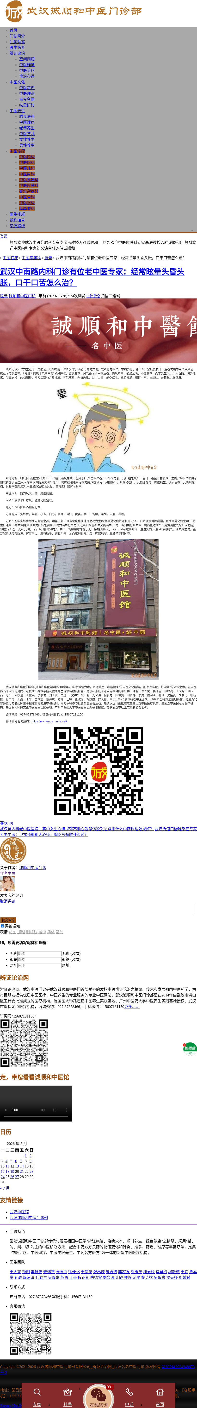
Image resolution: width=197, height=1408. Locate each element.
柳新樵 (174, 1272)
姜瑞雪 (49, 1272)
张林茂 (99, 1272)
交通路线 (17, 226)
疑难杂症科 (28, 191)
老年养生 (27, 128)
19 (12, 1171)
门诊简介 (17, 36)
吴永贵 (159, 1278)
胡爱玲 (149, 1272)
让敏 (119, 1278)
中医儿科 (27, 168)
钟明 (26, 1272)
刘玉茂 (136, 1272)
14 (22, 1166)
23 (31, 1171)
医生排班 (17, 214)
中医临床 (10, 258)
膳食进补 (27, 116)
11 (7, 1166)
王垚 (184, 1272)
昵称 (13, 953)
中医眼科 (27, 203)
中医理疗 (27, 122)
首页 (13, 30)
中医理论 (27, 94)
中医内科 (27, 157)
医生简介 (17, 48)
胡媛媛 (184, 1278)
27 (17, 1177)
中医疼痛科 (28, 180)
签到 (59, 932)
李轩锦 (36, 1272)
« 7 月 (5, 1188)
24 (3, 1177)
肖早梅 (161, 1272)
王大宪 (15, 1272)
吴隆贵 (54, 1278)
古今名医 (27, 99)
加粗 (21, 932)
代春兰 (41, 1278)
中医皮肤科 (28, 185)
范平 (136, 1278)
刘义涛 (108, 1278)
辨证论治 (17, 53)
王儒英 (86, 1272)
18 (7, 1171)
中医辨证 (27, 65)
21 (22, 1171)
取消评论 (7, 901)
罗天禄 (172, 1278)
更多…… (132, 1007)
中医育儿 (27, 134)
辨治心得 (27, 76)
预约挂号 (17, 220)
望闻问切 (27, 59)
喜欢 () (6, 823)
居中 (42, 932)
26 (12, 1177)
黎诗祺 (147, 1278)
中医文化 (17, 82)
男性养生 (27, 145)
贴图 (12, 932)
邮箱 (13, 959)
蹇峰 (128, 1278)
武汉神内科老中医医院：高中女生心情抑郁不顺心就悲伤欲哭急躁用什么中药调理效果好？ (77, 829)
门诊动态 (17, 42)
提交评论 (8, 920)
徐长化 (74, 1272)
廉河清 (29, 1278)
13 (17, 1166)
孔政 (18, 1278)
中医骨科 (27, 197)
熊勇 (64, 1278)
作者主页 (7, 873)
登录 (4, 236)
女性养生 (27, 139)
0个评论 (93, 296)
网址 (13, 965)
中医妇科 (27, 162)
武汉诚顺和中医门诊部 (29, 1218)
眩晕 (48, 258)
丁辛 (73, 1278)
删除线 (31, 932)
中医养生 (17, 111)
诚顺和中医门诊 (22, 296)
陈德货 (96, 1278)
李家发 (124, 1272)
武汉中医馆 (19, 1212)
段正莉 (83, 1278)
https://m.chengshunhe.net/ (49, 721)
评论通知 (12, 926)
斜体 (51, 932)
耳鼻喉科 (27, 208)
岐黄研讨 (27, 105)
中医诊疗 (27, 71)
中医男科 (27, 174)
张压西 (61, 1272)
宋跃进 (111, 1272)
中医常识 (27, 88)
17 (3, 1171)
